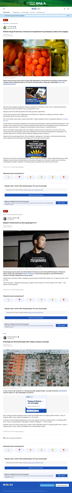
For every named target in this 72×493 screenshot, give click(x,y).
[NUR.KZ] (36, 9)
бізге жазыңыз (19, 167)
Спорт (4, 214)
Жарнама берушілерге (62, 485)
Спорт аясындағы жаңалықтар (15, 214)
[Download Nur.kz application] (36, 3)
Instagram (62, 202)
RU (64, 8)
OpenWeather (63, 391)
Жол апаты (32, 12)
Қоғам (4, 333)
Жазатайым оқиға (41, 12)
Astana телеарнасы (29, 273)
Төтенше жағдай (25, 12)
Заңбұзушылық (16, 12)
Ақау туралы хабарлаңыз (47, 485)
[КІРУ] (68, 8)
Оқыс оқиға (6, 12)
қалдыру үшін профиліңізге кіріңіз (35, 189)
